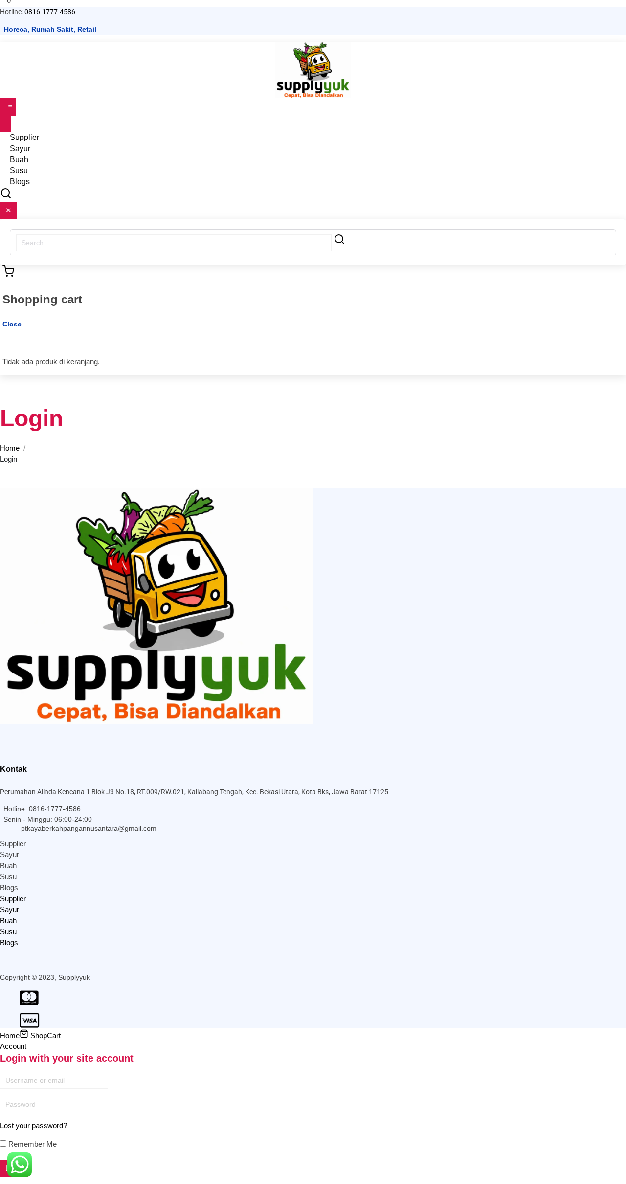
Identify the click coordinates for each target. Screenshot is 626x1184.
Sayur (9, 854)
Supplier (13, 843)
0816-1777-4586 (49, 12)
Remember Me (31, 1144)
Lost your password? (33, 1125)
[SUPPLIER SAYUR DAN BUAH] (313, 69)
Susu (8, 876)
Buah (8, 865)
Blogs (20, 181)
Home (10, 448)
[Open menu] (8, 107)
